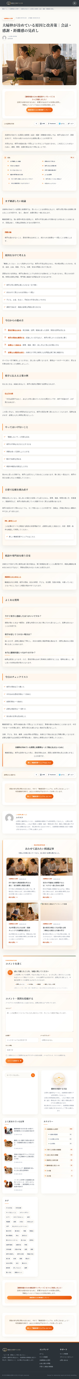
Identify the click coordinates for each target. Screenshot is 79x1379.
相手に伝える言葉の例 (50, 165)
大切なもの (30, 1221)
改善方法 (18, 1245)
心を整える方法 (54, 1139)
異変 (32, 1249)
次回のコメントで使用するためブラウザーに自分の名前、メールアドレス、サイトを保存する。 (37, 1055)
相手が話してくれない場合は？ (54, 179)
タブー (8, 1217)
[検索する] (33, 1075)
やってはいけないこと (16, 170)
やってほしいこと (11, 1212)
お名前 (8, 1035)
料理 (26, 1245)
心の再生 (52, 1143)
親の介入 (24, 1263)
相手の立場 (20, 1254)
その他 (49, 1171)
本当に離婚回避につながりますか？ (20, 183)
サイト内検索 (44, 1357)
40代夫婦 (18, 1208)
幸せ (17, 1235)
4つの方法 (9, 1208)
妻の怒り (17, 1231)
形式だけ (24, 1235)
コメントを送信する (13, 1060)
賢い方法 (8, 1272)
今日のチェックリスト (50, 183)
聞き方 (27, 1258)
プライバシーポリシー (66, 1357)
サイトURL (9, 1045)
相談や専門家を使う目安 (16, 174)
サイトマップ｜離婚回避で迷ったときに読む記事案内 (24, 1169)
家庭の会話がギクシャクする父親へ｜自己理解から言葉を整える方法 (24, 1156)
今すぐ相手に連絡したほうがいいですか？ (22, 179)
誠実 (26, 1268)
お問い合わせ (64, 1360)
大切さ (21, 1221)
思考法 (31, 1240)
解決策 (8, 1268)
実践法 (31, 1231)
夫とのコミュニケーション (19, 1226)
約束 (14, 1258)
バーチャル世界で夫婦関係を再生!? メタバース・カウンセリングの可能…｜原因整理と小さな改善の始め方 (24, 1183)
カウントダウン (24, 1212)
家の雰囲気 (9, 1235)
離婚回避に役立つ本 (53, 1165)
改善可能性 (9, 1245)
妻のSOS (8, 1231)
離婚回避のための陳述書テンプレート (39, 110)
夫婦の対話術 (54, 1134)
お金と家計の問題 (52, 1155)
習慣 (21, 1258)
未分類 (49, 1176)
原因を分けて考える (50, 161)
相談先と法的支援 (52, 1160)
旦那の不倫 (18, 1249)
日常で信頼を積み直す (50, 170)
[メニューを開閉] (74, 3)
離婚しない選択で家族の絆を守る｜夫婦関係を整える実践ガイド (24, 1142)
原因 (14, 1221)
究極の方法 (30, 1254)
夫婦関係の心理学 (14, 9)
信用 (28, 1217)
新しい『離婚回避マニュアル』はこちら (39, 796)
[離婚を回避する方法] (14, 3)
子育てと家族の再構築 (54, 1150)
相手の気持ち (10, 1254)
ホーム (5, 9)
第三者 (8, 1258)
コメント (8, 1008)
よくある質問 (48, 174)
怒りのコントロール (11, 1240)
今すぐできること (18, 1217)
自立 (17, 1263)
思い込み (23, 1240)
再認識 (8, 1221)
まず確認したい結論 (15, 161)
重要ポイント (18, 1272)
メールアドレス (45, 1035)
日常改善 (8, 1249)
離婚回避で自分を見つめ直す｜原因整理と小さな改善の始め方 (24, 1130)
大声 (7, 1226)
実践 (25, 1231)
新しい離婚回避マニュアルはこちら (22, 537)
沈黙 (26, 1249)
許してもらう (17, 1268)
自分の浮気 (9, 1263)
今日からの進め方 (14, 165)
